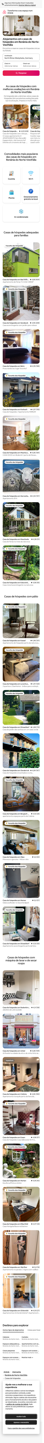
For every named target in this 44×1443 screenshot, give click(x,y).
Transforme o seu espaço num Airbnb (20, 12)
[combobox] (21, 58)
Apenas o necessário (21, 1422)
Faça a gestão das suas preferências (21, 1428)
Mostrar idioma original (27, 5)
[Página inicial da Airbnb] (4, 11)
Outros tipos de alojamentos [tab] (13, 1330)
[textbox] (12, 66)
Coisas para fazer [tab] (34, 1330)
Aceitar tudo (21, 1417)
